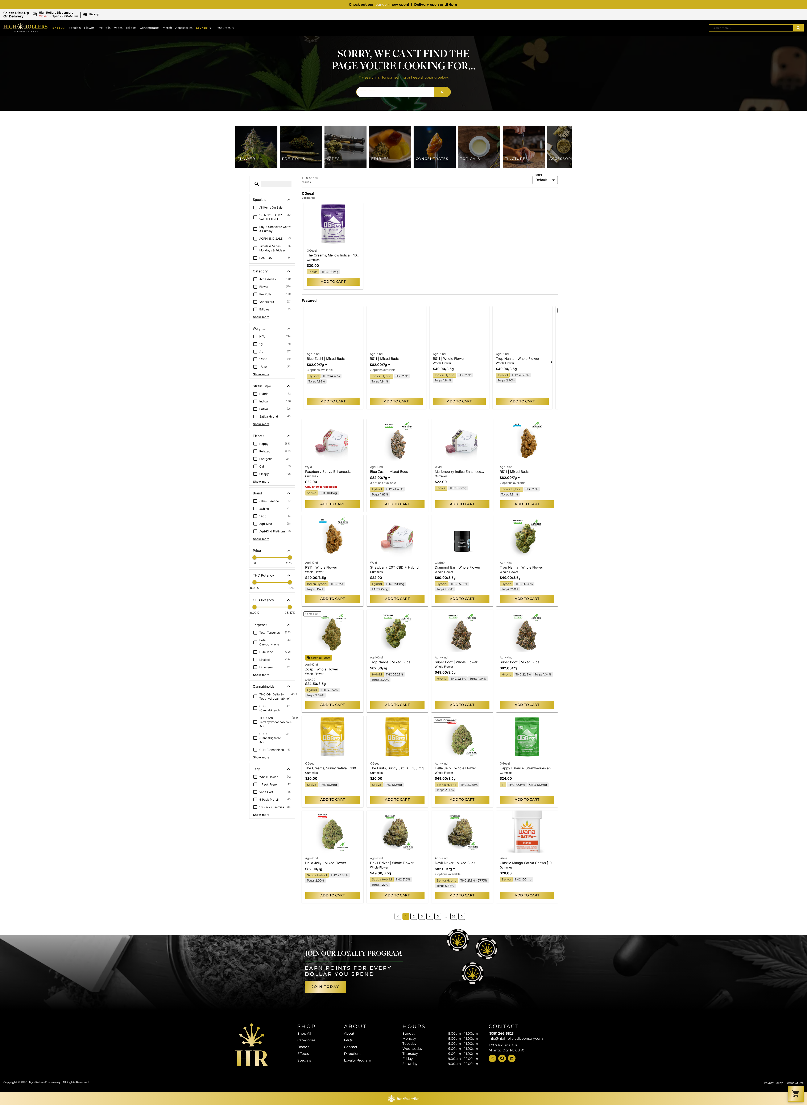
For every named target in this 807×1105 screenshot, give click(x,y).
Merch (167, 28)
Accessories (184, 28)
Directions (352, 1054)
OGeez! (312, 250)
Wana (503, 858)
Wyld (308, 467)
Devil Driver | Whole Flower (392, 863)
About (349, 1033)
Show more (261, 317)
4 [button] (430, 916)
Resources (223, 28)
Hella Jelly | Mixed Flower (325, 863)
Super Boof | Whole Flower (456, 662)
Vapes (118, 28)
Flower (89, 28)
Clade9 (440, 562)
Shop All (59, 28)
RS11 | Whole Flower (449, 358)
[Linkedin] (512, 1058)
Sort (538, 175)
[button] (66, 14)
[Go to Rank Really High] (403, 1098)
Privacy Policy (773, 1082)
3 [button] (422, 916)
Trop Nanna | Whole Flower (517, 358)
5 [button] (438, 916)
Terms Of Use (795, 1082)
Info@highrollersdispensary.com (516, 1039)
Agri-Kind (313, 354)
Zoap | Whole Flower (321, 669)
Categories (306, 1040)
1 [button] (406, 916)
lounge (381, 5)
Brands (303, 1047)
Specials (75, 28)
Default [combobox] (541, 180)
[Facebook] (502, 1058)
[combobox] (751, 28)
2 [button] (414, 916)
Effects (303, 1054)
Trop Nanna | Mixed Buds (390, 662)
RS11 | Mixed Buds (384, 358)
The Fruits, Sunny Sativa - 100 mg (397, 768)
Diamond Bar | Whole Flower (457, 567)
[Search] (798, 28)
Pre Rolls (104, 28)
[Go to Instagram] (492, 1058)
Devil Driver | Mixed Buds (455, 863)
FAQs (348, 1040)
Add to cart (333, 282)
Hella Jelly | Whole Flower (455, 768)
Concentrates (149, 28)
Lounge (202, 28)
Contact (350, 1047)
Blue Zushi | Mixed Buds (326, 358)
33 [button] (454, 916)
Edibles (131, 28)
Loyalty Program (357, 1060)
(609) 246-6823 (501, 1033)
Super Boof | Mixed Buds (519, 662)
